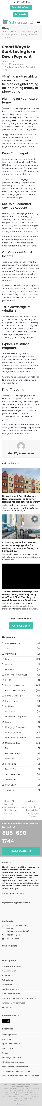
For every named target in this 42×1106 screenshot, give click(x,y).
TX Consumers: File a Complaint (16, 1071)
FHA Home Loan (9, 971)
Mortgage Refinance (15, 737)
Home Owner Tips (14, 695)
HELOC (8, 680)
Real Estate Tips (13, 753)
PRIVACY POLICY (31, 1084)
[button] (38, 22)
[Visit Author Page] (21, 445)
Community (11, 653)
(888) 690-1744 (13, 935)
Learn (8, 722)
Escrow (8, 664)
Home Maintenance (15, 690)
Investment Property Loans (14, 1003)
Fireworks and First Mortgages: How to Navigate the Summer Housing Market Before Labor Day (21, 499)
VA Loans (9, 790)
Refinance (10, 758)
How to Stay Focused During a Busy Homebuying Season (10, 807)
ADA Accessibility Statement (15, 1066)
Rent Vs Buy (11, 769)
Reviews (5, 1053)
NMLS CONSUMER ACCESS (21, 1086)
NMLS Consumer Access (13, 1062)
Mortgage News (13, 732)
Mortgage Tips (12, 743)
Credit (8, 659)
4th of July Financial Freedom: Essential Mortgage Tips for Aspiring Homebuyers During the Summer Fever (20, 546)
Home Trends (11, 701)
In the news (10, 706)
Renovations (11, 764)
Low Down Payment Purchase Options (19, 998)
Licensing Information (21, 1100)
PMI (7, 748)
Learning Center (9, 1034)
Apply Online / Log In (11, 1044)
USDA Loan (10, 784)
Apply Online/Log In (21, 7)
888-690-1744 (23, 2)
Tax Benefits (11, 779)
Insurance (10, 711)
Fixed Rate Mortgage (11, 966)
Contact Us (7, 1039)
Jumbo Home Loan (10, 989)
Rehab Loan (7, 980)
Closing (9, 648)
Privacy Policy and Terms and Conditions (20, 1076)
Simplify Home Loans (14, 64)
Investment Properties (16, 716)
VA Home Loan (8, 975)
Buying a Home (12, 643)
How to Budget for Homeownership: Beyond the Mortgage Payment (29, 809)
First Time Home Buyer (15, 67)
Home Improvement (15, 685)
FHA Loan (9, 669)
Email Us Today (12, 938)
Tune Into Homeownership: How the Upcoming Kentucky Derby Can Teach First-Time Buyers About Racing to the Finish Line (20, 596)
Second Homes (12, 774)
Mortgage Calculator (16, 727)
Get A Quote (20, 14)
